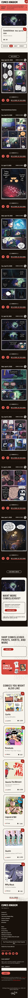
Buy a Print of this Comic (18, 100)
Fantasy (8, 891)
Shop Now (8, 649)
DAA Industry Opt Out (6, 932)
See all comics (13, 897)
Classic (9, 720)
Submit (6, 973)
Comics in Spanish (5, 918)
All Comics (3, 922)
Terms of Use (4, 938)
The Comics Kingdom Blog (7, 916)
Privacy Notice (17, 980)
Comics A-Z (3, 912)
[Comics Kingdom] (9, 905)
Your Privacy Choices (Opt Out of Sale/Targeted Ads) (14, 942)
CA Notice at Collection (6, 934)
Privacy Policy (4, 930)
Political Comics (5, 920)
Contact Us (3, 928)
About (2, 926)
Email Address (5, 966)
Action (8, 823)
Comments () (14, 97)
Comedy (8, 754)
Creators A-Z (4, 914)
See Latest (15, 56)
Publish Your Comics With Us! (8, 946)
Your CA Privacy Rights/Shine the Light (10, 936)
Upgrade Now (11, 610)
